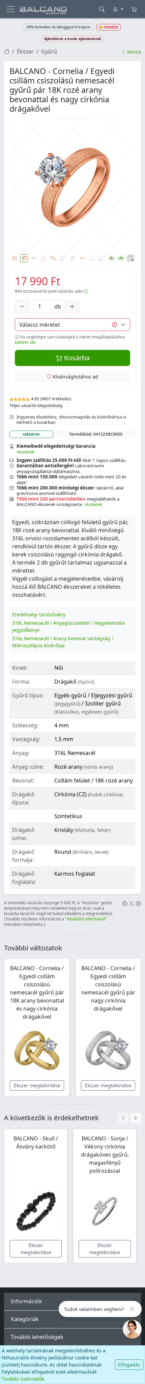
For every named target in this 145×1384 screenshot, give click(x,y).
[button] (72, 187)
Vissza (133, 51)
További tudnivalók (23, 1379)
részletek (25, 452)
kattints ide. (25, 342)
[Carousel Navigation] (129, 1118)
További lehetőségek (37, 1337)
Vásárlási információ (86, 919)
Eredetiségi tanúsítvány (38, 614)
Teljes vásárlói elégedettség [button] (36, 405)
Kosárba (76, 357)
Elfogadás (129, 1364)
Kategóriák (25, 1319)
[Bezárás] (132, 1309)
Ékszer (25, 51)
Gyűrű (49, 51)
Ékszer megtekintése (37, 1085)
